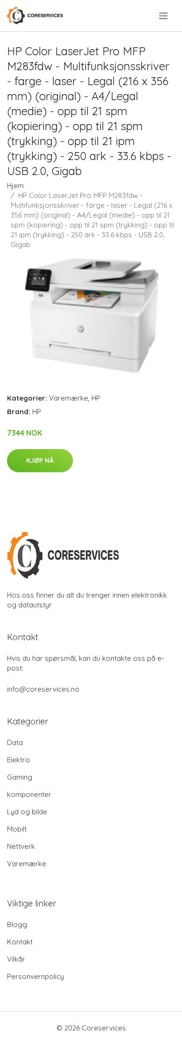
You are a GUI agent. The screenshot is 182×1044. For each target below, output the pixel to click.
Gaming (19, 777)
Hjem (15, 185)
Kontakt (20, 941)
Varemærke (68, 398)
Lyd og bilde (27, 811)
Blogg (17, 924)
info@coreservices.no (43, 689)
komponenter (29, 794)
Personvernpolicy (35, 976)
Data (15, 742)
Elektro (18, 759)
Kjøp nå (40, 460)
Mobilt (17, 829)
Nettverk (21, 846)
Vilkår (16, 959)
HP (95, 398)
